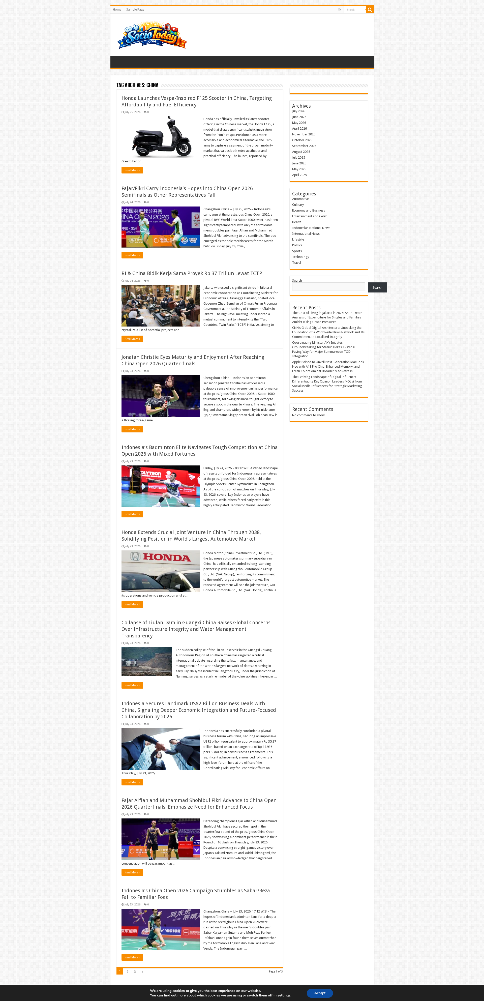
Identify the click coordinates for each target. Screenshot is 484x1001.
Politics (297, 245)
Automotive (300, 199)
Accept (319, 993)
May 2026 (299, 123)
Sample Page (135, 9)
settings (284, 995)
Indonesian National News (311, 228)
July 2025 (298, 157)
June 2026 (299, 117)
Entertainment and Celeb (309, 216)
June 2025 (299, 163)
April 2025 (299, 175)
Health (296, 222)
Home (117, 9)
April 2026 (299, 128)
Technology (300, 257)
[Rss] (340, 10)
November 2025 (303, 134)
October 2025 (302, 140)
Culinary (298, 205)
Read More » (132, 170)
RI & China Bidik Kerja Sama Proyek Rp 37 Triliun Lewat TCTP (192, 273)
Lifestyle (298, 239)
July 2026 (298, 111)
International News (306, 233)
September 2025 (304, 146)
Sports (297, 251)
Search (297, 280)
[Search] (370, 9)
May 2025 (299, 169)
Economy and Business (308, 210)
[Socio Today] (152, 34)
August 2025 (301, 152)
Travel (296, 262)
